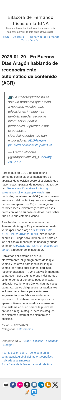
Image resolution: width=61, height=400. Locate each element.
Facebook (52, 340)
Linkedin (38, 340)
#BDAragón (37, 140)
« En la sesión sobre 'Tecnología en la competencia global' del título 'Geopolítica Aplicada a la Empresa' (27, 356)
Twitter (26, 340)
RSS (6, 37)
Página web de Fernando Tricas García (40, 38)
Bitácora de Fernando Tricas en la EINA (30, 20)
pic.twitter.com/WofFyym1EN (30, 145)
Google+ (8, 344)
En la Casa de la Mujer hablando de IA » (27, 364)
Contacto (18, 37)
